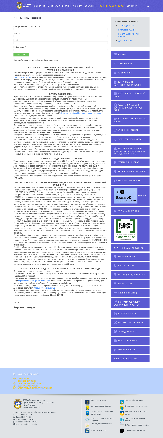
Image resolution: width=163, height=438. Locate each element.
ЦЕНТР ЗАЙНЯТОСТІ (27, 386)
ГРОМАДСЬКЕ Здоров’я (129, 162)
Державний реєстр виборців (136, 406)
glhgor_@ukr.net (27, 419)
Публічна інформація (128, 180)
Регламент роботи (127, 340)
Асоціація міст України (98, 430)
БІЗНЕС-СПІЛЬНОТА (126, 313)
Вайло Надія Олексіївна (32, 407)
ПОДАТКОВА (23, 379)
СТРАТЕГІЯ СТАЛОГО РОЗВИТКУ (128, 248)
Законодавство (126, 26)
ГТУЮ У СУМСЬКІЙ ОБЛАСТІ (31, 383)
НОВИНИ (121, 54)
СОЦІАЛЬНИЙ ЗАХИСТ (127, 130)
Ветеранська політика (126, 358)
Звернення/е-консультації (112, 6)
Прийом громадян (127, 30)
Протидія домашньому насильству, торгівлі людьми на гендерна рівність (130, 151)
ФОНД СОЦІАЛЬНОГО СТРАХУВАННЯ (34, 388)
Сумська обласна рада (134, 400)
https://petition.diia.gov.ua (44, 288)
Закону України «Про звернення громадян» (81, 113)
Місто (46, 6)
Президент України (98, 400)
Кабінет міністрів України (101, 406)
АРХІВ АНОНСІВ (124, 63)
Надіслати (21, 54)
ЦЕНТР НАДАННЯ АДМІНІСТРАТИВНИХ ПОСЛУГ (127, 83)
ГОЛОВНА (37, 6)
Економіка (132, 6)
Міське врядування (61, 6)
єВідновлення (124, 73)
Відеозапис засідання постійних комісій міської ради (128, 107)
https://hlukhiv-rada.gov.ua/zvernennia (34, 281)
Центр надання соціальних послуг (130, 120)
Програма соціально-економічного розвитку (127, 303)
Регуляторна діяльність (130, 322)
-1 (61, 113)
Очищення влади (126, 256)
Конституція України (22, 77)
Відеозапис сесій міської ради (129, 95)
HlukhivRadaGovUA (31, 422)
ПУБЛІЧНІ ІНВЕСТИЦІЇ (127, 293)
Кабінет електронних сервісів (137, 425)
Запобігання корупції (128, 211)
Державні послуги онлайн (135, 430)
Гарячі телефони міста (129, 139)
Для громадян (125, 41)
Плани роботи (125, 283)
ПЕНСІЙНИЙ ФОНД (27, 381)
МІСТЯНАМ (77, 6)
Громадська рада (127, 331)
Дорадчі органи (125, 265)
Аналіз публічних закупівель (101, 424)
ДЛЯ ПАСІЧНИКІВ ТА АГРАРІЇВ (131, 171)
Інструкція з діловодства (131, 274)
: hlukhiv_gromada (30, 424)
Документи (90, 6)
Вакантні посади (126, 350)
